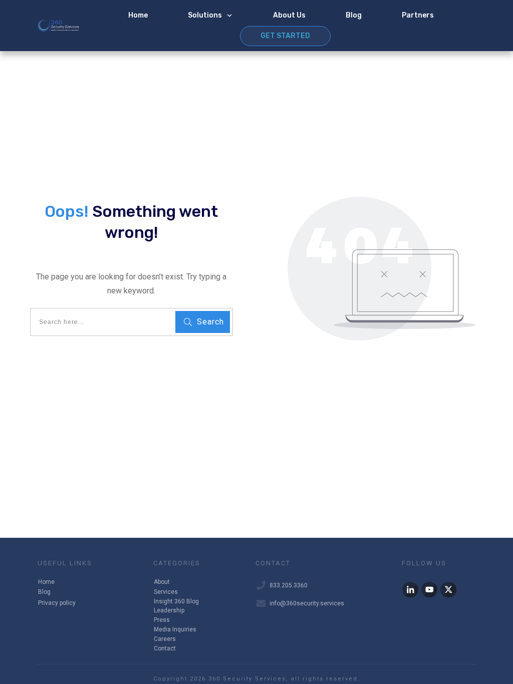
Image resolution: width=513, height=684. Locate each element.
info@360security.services (307, 603)
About (162, 581)
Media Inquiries (175, 629)
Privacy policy (57, 602)
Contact (165, 648)
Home (46, 581)
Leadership (169, 610)
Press (162, 619)
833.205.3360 (289, 585)
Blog (44, 591)
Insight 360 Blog (176, 601)
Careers (165, 638)
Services (166, 591)
